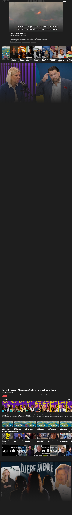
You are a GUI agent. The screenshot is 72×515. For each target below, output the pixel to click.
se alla (69, 45)
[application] (36, 17)
